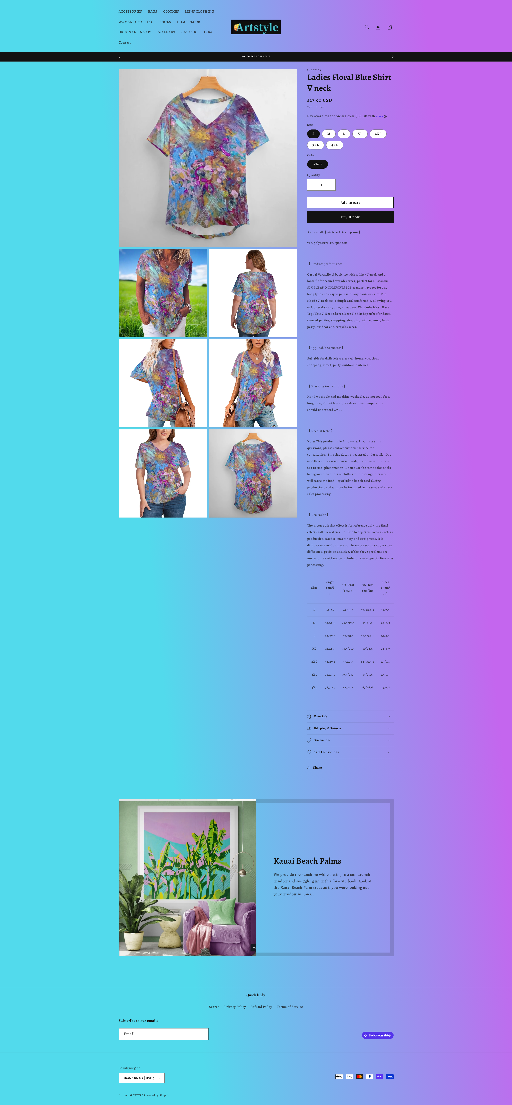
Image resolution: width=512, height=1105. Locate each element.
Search (214, 1006)
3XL (315, 144)
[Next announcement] (392, 57)
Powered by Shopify (156, 1095)
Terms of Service (290, 1006)
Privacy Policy (235, 1006)
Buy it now (350, 216)
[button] (367, 27)
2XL (378, 133)
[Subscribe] (202, 1034)
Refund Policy (261, 1006)
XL (360, 133)
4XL (334, 144)
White (317, 164)
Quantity (313, 175)
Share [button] (317, 767)
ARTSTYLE (136, 1095)
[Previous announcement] (119, 57)
